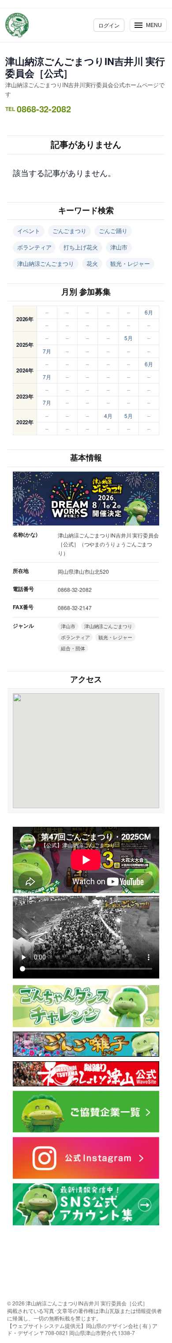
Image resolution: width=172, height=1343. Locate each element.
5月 (128, 338)
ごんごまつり (69, 230)
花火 (92, 263)
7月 (47, 351)
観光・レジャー (130, 263)
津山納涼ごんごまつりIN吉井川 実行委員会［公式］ (85, 67)
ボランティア (34, 247)
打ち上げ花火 (80, 247)
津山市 (118, 247)
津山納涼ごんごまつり (45, 263)
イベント (28, 230)
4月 (108, 415)
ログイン (109, 25)
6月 (149, 312)
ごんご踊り (113, 230)
